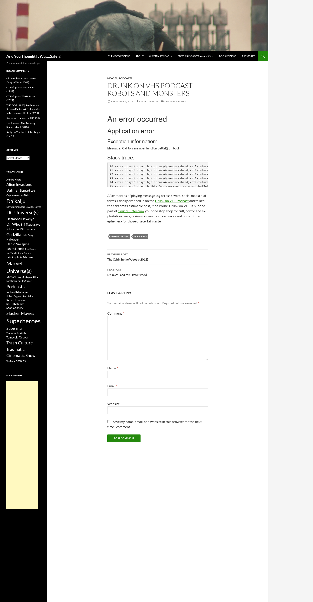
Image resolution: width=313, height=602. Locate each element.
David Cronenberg (15, 206)
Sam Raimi (28, 296)
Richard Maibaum (17, 292)
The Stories (248, 56)
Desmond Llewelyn (20, 219)
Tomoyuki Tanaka (17, 337)
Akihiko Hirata (13, 179)
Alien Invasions (19, 184)
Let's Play (11, 257)
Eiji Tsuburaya (30, 224)
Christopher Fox (15, 78)
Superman (14, 328)
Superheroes (23, 321)
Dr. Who (13, 224)
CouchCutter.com (131, 211)
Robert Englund (14, 296)
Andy (9, 132)
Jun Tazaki (11, 253)
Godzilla (13, 234)
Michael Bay (13, 277)
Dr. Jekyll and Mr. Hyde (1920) (127, 272)
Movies (112, 78)
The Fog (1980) (31, 113)
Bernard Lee (27, 190)
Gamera (30, 229)
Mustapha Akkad (30, 277)
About (140, 56)
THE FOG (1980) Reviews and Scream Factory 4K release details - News (23, 109)
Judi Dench (30, 249)
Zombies (20, 361)
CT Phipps (12, 87)
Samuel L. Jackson (16, 300)
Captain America (15, 195)
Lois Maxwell (25, 257)
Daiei (27, 195)
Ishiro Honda (15, 249)
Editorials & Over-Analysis (194, 56)
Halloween (12, 239)
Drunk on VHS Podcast (172, 201)
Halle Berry (27, 235)
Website (113, 404)
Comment (115, 313)
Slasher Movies (20, 313)
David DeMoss (148, 101)
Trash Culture (19, 342)
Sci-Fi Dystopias (15, 303)
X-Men (9, 361)
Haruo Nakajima (17, 244)
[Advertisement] (22, 445)
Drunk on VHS (119, 236)
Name (112, 368)
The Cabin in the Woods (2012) (127, 257)
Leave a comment (176, 101)
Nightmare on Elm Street (19, 281)
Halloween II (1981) (29, 118)
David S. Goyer (33, 206)
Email (112, 386)
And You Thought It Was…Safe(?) (33, 56)
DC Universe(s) (22, 212)
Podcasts (125, 78)
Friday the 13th (15, 229)
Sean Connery (14, 308)
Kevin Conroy (24, 253)
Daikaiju (16, 201)
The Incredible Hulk (16, 333)
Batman (13, 190)
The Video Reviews (119, 56)
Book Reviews (227, 56)
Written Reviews (159, 56)
